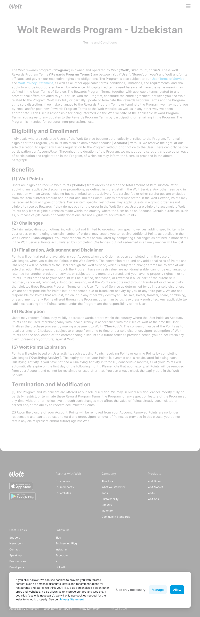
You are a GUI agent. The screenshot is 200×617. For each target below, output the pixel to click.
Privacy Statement (72, 599)
